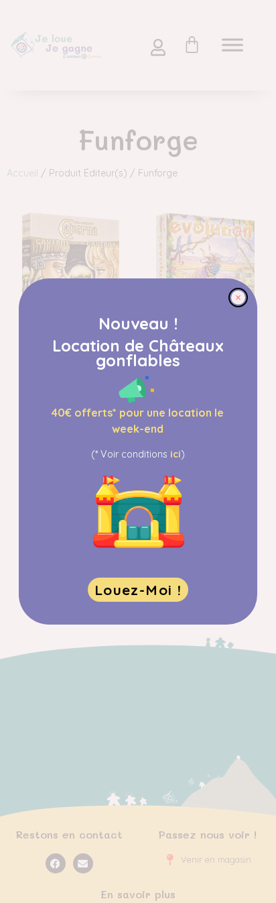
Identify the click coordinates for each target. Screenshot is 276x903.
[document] (138, 451)
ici (175, 454)
